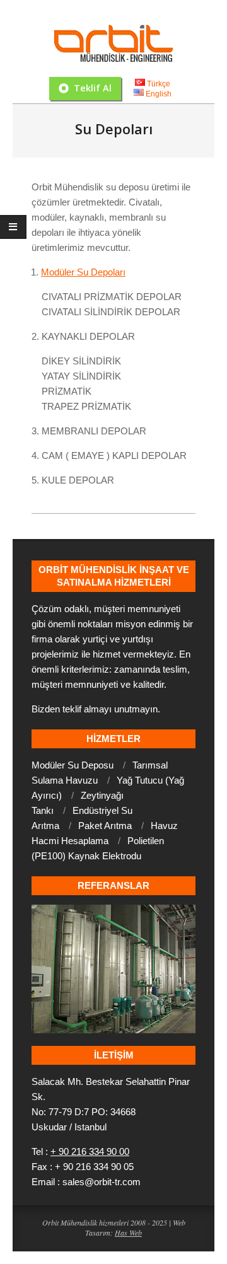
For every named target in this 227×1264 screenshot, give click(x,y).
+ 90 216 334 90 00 (89, 1151)
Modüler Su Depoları (83, 272)
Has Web (128, 1232)
